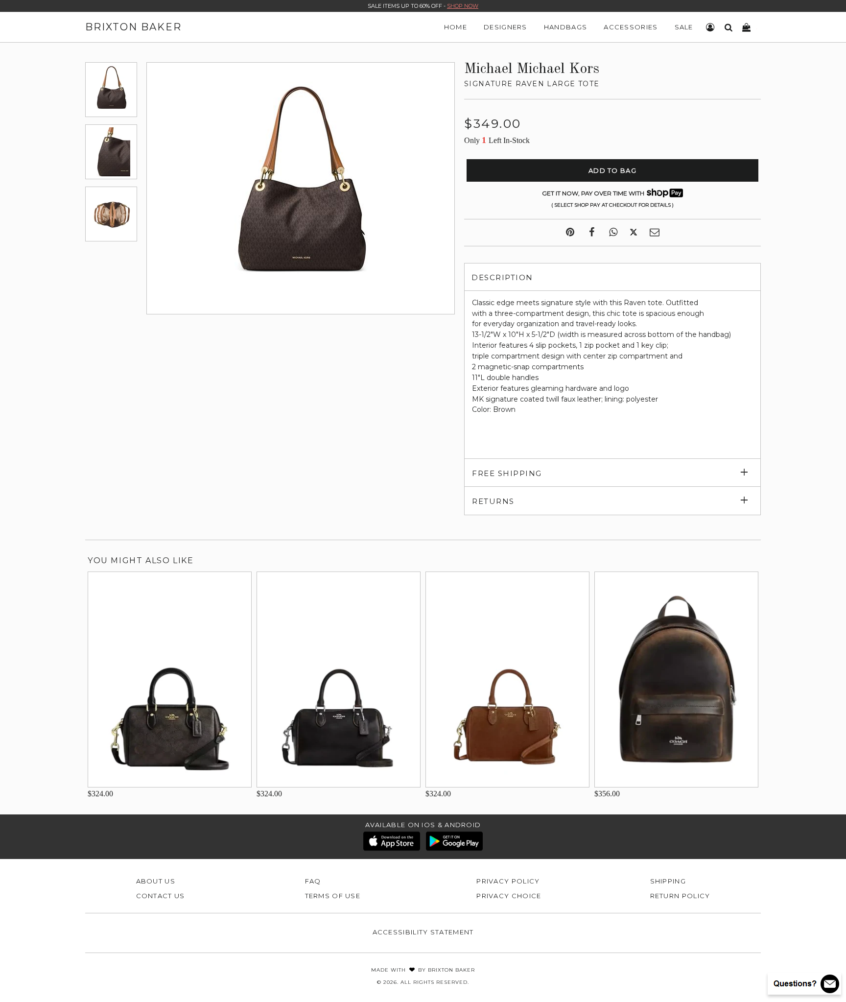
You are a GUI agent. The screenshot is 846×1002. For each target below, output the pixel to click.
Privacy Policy (508, 881)
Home (455, 27)
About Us (155, 881)
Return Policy (680, 896)
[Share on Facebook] (592, 232)
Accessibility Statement (423, 932)
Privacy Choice (508, 896)
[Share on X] (633, 232)
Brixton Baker (133, 27)
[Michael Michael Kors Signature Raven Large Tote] (111, 89)
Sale (684, 27)
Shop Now (462, 5)
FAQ (313, 881)
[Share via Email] (654, 232)
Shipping (668, 881)
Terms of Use (333, 896)
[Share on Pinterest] (570, 232)
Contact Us (160, 896)
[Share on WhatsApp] (613, 232)
